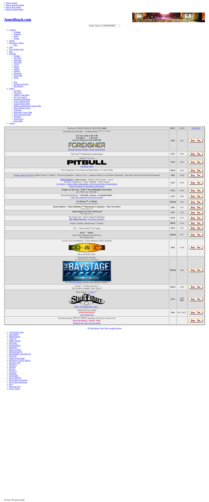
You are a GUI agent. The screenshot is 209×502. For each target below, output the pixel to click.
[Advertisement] (13, 430)
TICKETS (195, 128)
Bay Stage (77, 282)
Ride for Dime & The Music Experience (86, 186)
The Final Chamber (95, 219)
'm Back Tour (87, 166)
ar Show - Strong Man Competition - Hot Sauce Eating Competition (86, 184)
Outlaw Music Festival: (24, 175)
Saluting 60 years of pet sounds (87, 323)
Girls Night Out (87, 315)
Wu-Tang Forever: (78, 219)
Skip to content (11, 3)
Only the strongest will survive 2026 (87, 197)
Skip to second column (14, 9)
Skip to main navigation (15, 5)
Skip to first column (13, 7)
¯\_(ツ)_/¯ (91, 292)
